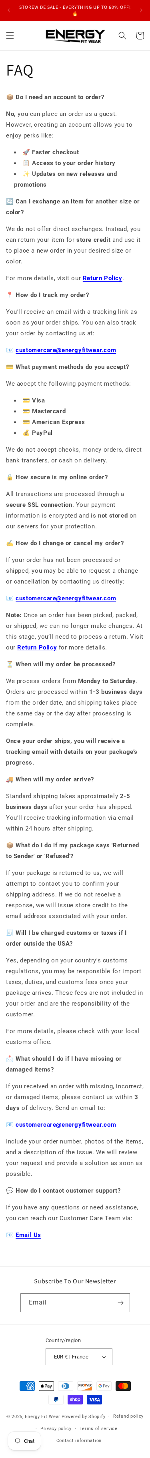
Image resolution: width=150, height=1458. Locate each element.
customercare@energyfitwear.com (66, 350)
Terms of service (99, 1428)
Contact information (79, 1440)
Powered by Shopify (84, 1416)
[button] (10, 35)
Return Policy (102, 278)
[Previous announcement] (9, 10)
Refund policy (128, 1416)
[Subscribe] (121, 1302)
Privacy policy (56, 1428)
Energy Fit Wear (42, 1416)
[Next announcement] (141, 10)
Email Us (28, 1235)
